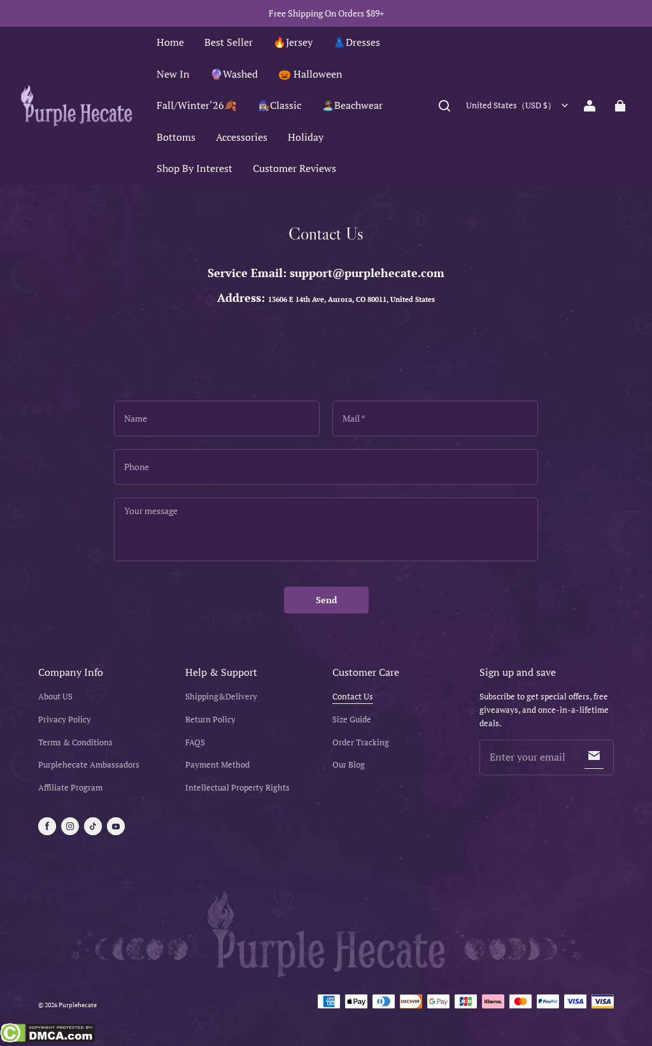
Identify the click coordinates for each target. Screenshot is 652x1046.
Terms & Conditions (75, 742)
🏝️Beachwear (352, 105)
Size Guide (351, 719)
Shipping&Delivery (221, 696)
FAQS (195, 742)
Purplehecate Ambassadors (88, 764)
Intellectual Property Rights (237, 787)
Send (326, 600)
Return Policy (210, 719)
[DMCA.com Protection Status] (47, 1034)
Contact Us (352, 696)
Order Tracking (360, 742)
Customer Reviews (294, 168)
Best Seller (228, 42)
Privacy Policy (64, 719)
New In (173, 74)
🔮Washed (234, 74)
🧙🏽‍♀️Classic (279, 105)
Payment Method (217, 764)
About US (55, 696)
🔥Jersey (293, 42)
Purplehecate (78, 1005)
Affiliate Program (70, 787)
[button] (444, 105)
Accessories (241, 137)
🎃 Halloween (310, 74)
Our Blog (348, 764)
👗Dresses (356, 42)
